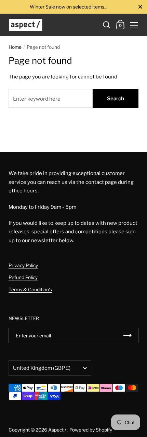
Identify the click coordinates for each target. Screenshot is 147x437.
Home (15, 47)
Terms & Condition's (30, 289)
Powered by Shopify (90, 430)
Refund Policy (23, 277)
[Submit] (127, 335)
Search (115, 99)
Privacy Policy (23, 265)
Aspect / (57, 430)
